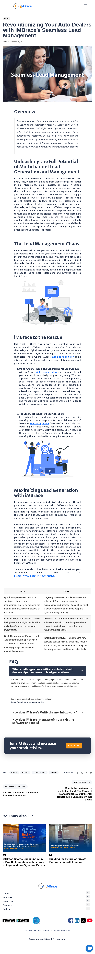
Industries (25, 772)
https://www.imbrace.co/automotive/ (34, 575)
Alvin (5, 42)
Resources (7, 901)
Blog (6, 18)
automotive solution (62, 356)
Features (14, 772)
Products (7, 893)
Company (7, 905)
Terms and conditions (39, 939)
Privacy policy (59, 939)
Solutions (53, 772)
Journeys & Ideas (39, 772)
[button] (88, 892)
